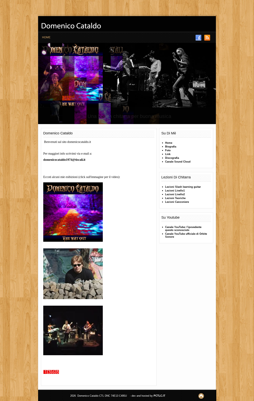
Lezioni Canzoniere (177, 201)
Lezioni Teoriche (175, 198)
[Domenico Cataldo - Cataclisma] (74, 301)
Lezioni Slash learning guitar (183, 186)
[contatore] (52, 376)
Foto (168, 150)
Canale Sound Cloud (177, 161)
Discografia (172, 157)
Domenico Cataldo (58, 133)
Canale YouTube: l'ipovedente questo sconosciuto (183, 229)
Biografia (170, 146)
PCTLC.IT (159, 395)
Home (46, 37)
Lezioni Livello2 (175, 194)
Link (167, 154)
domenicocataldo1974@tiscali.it (64, 159)
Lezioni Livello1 (175, 190)
